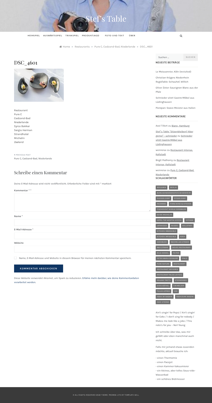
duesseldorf (163, 198)
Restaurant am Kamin (167, 269)
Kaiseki (174, 226)
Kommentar (22, 190)
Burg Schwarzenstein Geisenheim (174, 193)
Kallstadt (187, 226)
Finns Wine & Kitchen (180, 204)
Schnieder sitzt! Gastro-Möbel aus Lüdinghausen (174, 140)
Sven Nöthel (163, 286)
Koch (182, 237)
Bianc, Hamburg (180, 125)
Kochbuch (162, 242)
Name (18, 216)
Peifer (176, 253)
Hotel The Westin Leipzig (169, 220)
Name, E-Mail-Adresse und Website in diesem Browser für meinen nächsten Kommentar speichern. (75, 258)
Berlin (173, 187)
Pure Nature (163, 264)
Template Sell (132, 395)
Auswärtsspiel (52, 36)
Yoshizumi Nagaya (185, 297)
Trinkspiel (72, 36)
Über (132, 36)
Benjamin (161, 187)
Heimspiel (34, 36)
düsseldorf (180, 198)
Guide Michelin (164, 215)
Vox (176, 291)
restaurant (179, 264)
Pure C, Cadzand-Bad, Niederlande (33, 158)
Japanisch (162, 226)
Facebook (161, 204)
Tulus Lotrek (163, 291)
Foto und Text (114, 36)
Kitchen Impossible (166, 237)
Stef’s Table (106, 18)
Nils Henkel (163, 253)
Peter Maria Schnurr (167, 258)
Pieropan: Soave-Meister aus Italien (175, 107)
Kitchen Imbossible (166, 231)
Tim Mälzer (178, 286)
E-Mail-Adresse (23, 229)
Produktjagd (90, 36)
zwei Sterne (163, 302)
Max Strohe (162, 247)
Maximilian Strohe (180, 242)
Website (19, 242)
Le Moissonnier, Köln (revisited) (173, 71)
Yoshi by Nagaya (164, 297)
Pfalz (184, 258)
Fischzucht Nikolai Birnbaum (171, 209)
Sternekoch (181, 280)
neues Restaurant (181, 247)
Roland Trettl (164, 280)
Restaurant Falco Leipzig (169, 275)
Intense (189, 220)
